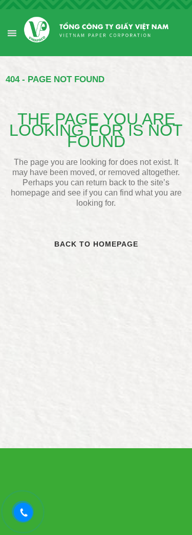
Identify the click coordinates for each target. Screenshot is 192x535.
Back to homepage (96, 244)
